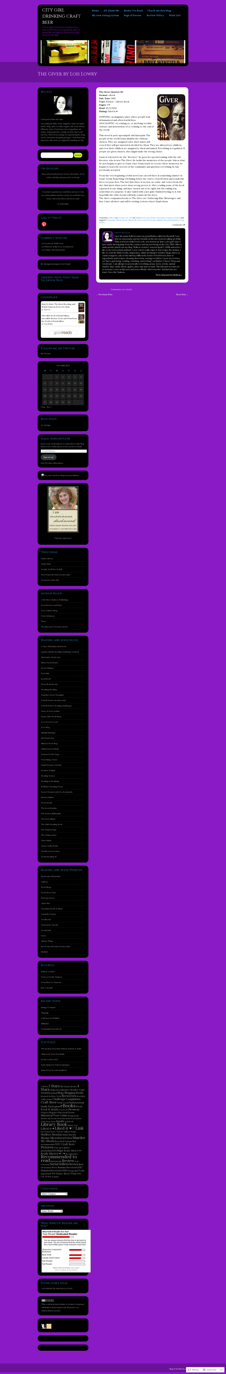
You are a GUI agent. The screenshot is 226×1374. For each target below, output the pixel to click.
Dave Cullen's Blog (49, 610)
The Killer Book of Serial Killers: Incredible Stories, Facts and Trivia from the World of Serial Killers (59, 318)
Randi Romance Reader (51, 765)
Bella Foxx (58, 243)
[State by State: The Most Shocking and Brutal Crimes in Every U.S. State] (81, 311)
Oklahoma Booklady (50, 749)
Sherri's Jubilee (47, 797)
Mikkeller (45, 1023)
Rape (60, 1150)
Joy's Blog (45, 727)
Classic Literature (157, 218)
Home (95, 10)
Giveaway (74, 1109)
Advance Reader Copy (72, 1089)
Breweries (69, 1096)
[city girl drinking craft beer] (113, 62)
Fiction (177, 218)
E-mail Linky (63, 204)
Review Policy (155, 15)
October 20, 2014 (125, 218)
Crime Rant (46, 564)
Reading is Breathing (50, 781)
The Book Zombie (49, 808)
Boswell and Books (49, 684)
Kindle (60, 1121)
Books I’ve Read (133, 10)
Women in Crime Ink (50, 580)
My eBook (47, 1141)
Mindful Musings (48, 733)
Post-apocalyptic (155, 220)
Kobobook (69, 1122)
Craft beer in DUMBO (50, 1018)
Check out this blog (159, 10)
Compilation (73, 1099)
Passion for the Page (50, 754)
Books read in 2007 (49, 1059)
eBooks (68, 1106)
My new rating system (105, 15)
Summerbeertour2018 (54, 1170)
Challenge (59, 1099)
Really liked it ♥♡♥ (53, 1153)
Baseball (53, 1093)
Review (68, 1160)
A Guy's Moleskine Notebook (53, 646)
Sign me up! (49, 457)
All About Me (111, 10)
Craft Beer (49, 1102)
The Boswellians (48, 819)
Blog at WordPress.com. (178, 1369)
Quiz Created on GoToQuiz (66, 1270)
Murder (78, 1137)
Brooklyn (81, 1096)
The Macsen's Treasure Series (54, 627)
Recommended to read (174, 220)
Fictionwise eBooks (49, 925)
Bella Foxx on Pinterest (63, 246)
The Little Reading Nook (51, 824)
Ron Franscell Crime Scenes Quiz (55, 575)
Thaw (43, 621)
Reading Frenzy (48, 776)
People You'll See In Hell (51, 569)
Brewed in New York (51, 1096)
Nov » (49, 407)
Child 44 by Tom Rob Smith (52, 1054)
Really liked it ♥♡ (73, 1150)
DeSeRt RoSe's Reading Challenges (56, 706)
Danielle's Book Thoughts (52, 695)
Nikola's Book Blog (49, 743)
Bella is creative (48, 971)
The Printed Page (48, 830)
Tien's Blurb (46, 840)
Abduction (55, 1090)
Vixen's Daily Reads (49, 846)
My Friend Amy (47, 738)
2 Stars (44, 1086)
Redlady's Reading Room (52, 786)
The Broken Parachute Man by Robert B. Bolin (61, 1049)
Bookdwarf (46, 679)
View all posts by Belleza (169, 275)
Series (102, 222)
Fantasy (169, 218)
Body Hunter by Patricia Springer (55, 1065)
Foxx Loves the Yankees (51, 977)
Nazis (57, 1141)
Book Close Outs (48, 892)
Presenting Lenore (49, 759)
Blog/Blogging (66, 1092)
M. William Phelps (68, 1132)
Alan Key (47, 310)
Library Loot (72, 1125)
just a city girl (47, 988)
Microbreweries (61, 1138)
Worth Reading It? (49, 856)
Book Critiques (47, 668)
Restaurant (55, 1161)
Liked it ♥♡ (65, 1128)
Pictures (47, 1147)
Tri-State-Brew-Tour (64, 1173)
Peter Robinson (48, 616)
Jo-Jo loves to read (49, 722)
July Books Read (55, 1118)
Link (79, 1128)
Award (44, 1092)
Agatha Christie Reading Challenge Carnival (60, 652)
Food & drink (49, 1109)
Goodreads (46, 930)
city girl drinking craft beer (61, 16)
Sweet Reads (46, 803)
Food (79, 1106)
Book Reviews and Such (51, 605)
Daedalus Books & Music (52, 909)
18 (75, 389)
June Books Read (68, 1118)
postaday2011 (49, 1150)
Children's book (142, 218)
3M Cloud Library (68, 1086)
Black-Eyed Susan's (49, 662)
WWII (48, 1176)
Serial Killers (59, 1164)
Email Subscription (55, 439)
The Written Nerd (48, 835)
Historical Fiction (66, 1112)
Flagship (45, 1013)
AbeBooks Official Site (50, 876)
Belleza (111, 218)
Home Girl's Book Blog (51, 716)
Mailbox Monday (51, 1134)
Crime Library (47, 558)
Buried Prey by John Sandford (54, 1070)
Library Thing (47, 941)
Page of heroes (133, 15)
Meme (45, 1138)
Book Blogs (46, 887)
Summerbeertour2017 (70, 1167)
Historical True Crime (54, 1115)
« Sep (43, 407)
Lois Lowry (142, 220)
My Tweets (45, 353)
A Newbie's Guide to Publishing (54, 600)
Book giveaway (47, 898)
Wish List (174, 15)
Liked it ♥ (132, 220)
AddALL (44, 882)
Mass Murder (69, 1134)
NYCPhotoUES (58, 250)
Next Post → (182, 294)
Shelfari (44, 952)
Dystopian (110, 220)
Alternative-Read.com (50, 657)
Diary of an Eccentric (50, 711)
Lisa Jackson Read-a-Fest (50, 1132)
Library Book (121, 220)
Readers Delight (48, 770)
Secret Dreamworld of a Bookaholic (57, 792)
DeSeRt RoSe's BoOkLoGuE (53, 700)
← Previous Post (104, 294)
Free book (62, 1110)
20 (45, 396)
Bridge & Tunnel (48, 1007)
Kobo (43, 935)
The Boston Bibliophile (51, 813)
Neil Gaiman (66, 1141)
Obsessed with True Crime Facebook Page (60, 279)
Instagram (72, 1116)
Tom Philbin (48, 324)
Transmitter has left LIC (51, 1029)
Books (79, 1092)
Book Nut (45, 673)
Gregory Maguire (49, 1112)
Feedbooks (46, 919)
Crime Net (45, 903)
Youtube (55, 1176)
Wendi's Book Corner (50, 851)
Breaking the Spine (49, 689)
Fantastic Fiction (48, 914)
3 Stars (54, 1086)
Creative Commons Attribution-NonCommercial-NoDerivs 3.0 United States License (63, 1307)
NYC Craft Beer (65, 1144)
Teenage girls (72, 1171)
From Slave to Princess (51, 982)
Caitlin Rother (46, 1099)
